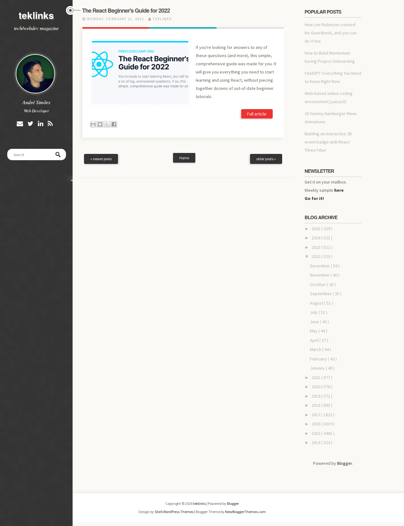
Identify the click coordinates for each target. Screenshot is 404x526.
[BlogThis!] (100, 124)
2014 (316, 442)
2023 (316, 247)
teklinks (36, 15)
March (316, 349)
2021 (316, 377)
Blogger (344, 463)
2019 (316, 396)
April (314, 340)
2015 (316, 433)
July (314, 312)
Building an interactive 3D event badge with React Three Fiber (328, 142)
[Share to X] (107, 124)
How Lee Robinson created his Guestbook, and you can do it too (331, 33)
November (320, 275)
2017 (316, 415)
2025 (316, 228)
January (318, 368)
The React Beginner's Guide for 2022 (126, 10)
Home (184, 157)
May (314, 331)
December (320, 266)
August (317, 303)
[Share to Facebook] (114, 124)
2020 (316, 386)
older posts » (266, 158)
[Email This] (93, 124)
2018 (316, 405)
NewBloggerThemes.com (245, 511)
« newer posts (101, 158)
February (319, 359)
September (321, 293)
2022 (316, 256)
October (318, 284)
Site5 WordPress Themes (174, 511)
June (315, 321)
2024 (316, 238)
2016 (316, 424)
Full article (256, 114)
